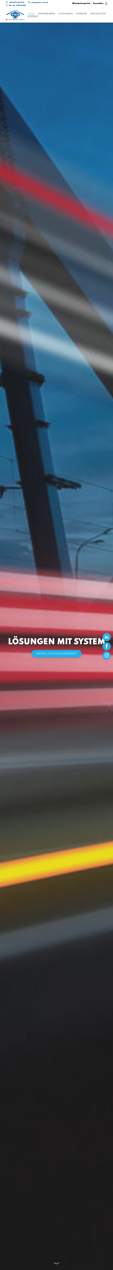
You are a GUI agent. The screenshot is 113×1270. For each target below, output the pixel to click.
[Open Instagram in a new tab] (107, 656)
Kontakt (33, 17)
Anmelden (98, 3)
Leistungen (66, 14)
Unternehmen (46, 14)
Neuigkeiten (98, 14)
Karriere (81, 14)
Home (31, 14)
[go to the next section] (56, 1263)
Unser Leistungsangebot (56, 653)
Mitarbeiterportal (81, 3)
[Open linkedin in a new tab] (107, 637)
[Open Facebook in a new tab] (107, 646)
